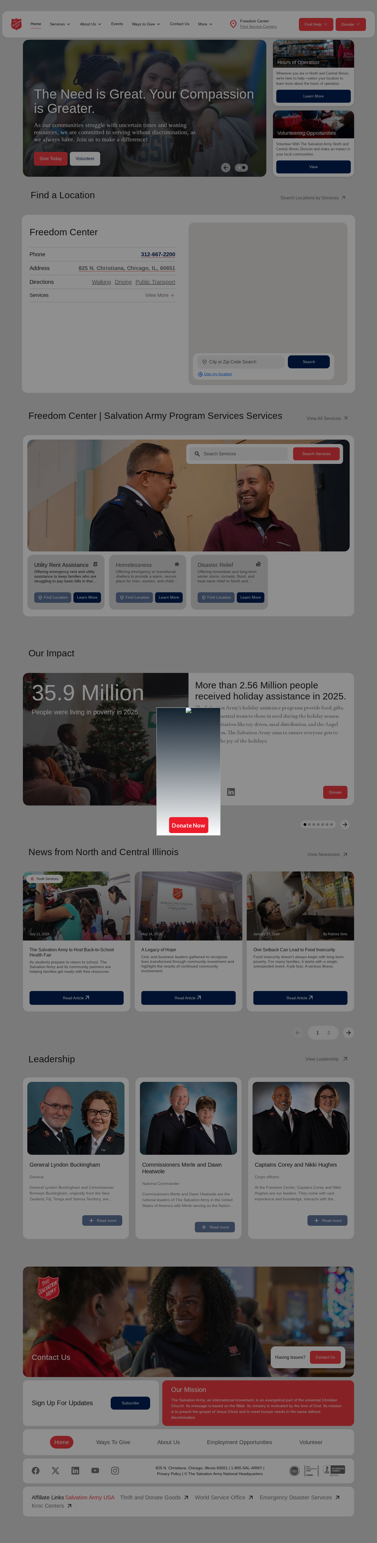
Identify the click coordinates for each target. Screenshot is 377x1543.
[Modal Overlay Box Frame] (188, 771)
